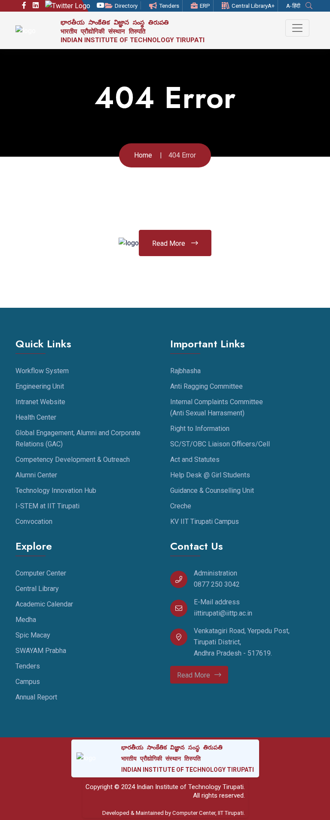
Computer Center (40, 573)
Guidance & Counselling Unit (212, 490)
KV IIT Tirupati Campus (204, 521)
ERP (205, 6)
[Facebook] (24, 5)
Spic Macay (32, 635)
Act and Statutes (195, 459)
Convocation (33, 521)
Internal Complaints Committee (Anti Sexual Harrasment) (216, 407)
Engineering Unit (39, 386)
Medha (25, 620)
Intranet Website (40, 402)
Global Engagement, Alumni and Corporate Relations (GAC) (78, 438)
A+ (271, 6)
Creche (180, 506)
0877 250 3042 (217, 584)
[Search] (310, 6)
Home (143, 155)
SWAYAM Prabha (40, 651)
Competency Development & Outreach (72, 459)
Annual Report (36, 697)
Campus (27, 682)
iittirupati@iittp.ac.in (223, 613)
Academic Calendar (44, 604)
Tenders (169, 6)
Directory (126, 6)
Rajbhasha (185, 371)
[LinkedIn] (36, 5)
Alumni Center (36, 475)
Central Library (250, 6)
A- (289, 6)
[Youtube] (100, 5)
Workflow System (42, 371)
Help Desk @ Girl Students (210, 475)
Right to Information (199, 428)
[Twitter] (67, 6)
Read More (169, 243)
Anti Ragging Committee (206, 386)
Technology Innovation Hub (55, 490)
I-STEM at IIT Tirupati (47, 506)
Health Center (35, 417)
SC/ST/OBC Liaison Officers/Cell (220, 444)
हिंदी (296, 6)
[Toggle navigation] (297, 28)
